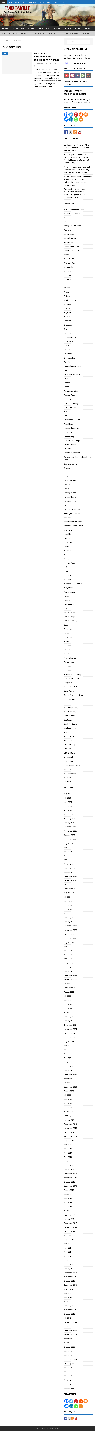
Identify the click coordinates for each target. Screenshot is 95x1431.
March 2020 (68, 1111)
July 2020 (67, 1095)
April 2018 (68, 1206)
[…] (54, 86)
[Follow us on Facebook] (66, 132)
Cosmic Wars (69, 345)
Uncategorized (70, 761)
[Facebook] (66, 114)
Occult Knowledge (71, 621)
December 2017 (70, 1223)
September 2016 (70, 1285)
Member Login (13, 2)
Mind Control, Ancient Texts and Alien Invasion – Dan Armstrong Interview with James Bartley (77, 170)
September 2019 (70, 1136)
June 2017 (68, 1248)
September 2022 (70, 988)
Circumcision (69, 333)
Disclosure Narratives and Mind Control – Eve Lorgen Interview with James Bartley (76, 148)
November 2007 (70, 1338)
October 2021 (69, 1033)
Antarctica (68, 279)
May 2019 (68, 1153)
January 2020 (69, 1120)
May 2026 (68, 806)
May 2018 (68, 1202)
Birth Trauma (69, 316)
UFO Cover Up (69, 744)
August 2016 (69, 1289)
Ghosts (67, 468)
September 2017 (70, 1235)
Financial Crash (70, 444)
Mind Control (69, 575)
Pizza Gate (68, 637)
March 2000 (68, 1380)
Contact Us (59, 2)
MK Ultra (67, 579)
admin (54, 63)
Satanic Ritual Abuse (72, 687)
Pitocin (66, 633)
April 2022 (68, 1008)
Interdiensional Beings (73, 521)
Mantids (67, 554)
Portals (67, 654)
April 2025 (68, 860)
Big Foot (67, 312)
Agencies (31, 29)
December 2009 (70, 1330)
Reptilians (68, 666)
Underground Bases (72, 765)
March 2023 (68, 963)
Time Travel (68, 740)
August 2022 (69, 992)
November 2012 (70, 1310)
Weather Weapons (71, 773)
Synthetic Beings (70, 724)
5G (65, 217)
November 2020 (70, 1078)
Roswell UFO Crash (71, 678)
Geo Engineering (70, 464)
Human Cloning (70, 497)
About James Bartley (10, 33)
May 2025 (68, 856)
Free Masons (69, 449)
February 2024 (69, 917)
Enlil (65, 416)
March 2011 (68, 1326)
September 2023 (70, 938)
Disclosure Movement (73, 374)
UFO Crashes (69, 749)
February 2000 (69, 1384)
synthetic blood (70, 728)
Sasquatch (68, 682)
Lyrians (67, 546)
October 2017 (69, 1231)
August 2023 (69, 942)
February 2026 (69, 818)
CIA (65, 329)
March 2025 (68, 864)
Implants (67, 517)
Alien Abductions (70, 238)
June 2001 (68, 1372)
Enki (65, 411)
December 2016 (70, 1272)
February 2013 (69, 1305)
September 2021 (70, 1037)
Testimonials (87, 33)
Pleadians (68, 645)
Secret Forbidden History (74, 695)
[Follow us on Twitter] (70, 132)
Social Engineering (71, 707)
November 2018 (70, 1177)
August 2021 (69, 1041)
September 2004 (70, 1359)
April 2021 (68, 1058)
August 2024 (69, 893)
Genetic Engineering (72, 453)
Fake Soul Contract (71, 428)
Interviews (25, 33)
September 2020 (70, 1087)
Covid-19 (67, 350)
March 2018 (68, 1210)
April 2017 (68, 1256)
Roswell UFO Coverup (72, 674)
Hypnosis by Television (73, 509)
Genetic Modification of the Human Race (78, 458)
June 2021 (68, 1049)
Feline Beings (69, 436)
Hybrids (67, 505)
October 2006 (69, 1347)
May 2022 (68, 1004)
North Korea (69, 604)
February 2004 (69, 1363)
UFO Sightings (69, 753)
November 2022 (70, 979)
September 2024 (70, 889)
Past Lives (68, 629)
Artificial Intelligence (72, 300)
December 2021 (70, 1025)
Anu (65, 283)
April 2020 (68, 1107)
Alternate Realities (71, 263)
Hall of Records (70, 480)
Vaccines (67, 769)
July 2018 (67, 1194)
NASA (66, 596)
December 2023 (70, 926)
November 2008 (70, 1334)
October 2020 (69, 1083)
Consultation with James (68, 33)
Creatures (57, 29)
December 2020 (70, 1074)
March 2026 (68, 814)
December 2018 (70, 1173)
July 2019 (67, 1144)
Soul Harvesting (70, 711)
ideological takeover (72, 513)
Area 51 (67, 288)
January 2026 (69, 823)
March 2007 (68, 1343)
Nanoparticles (69, 592)
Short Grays (68, 703)
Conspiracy (44, 29)
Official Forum (45, 2)
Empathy (67, 399)
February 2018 (69, 1215)
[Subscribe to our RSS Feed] (75, 132)
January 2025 (69, 872)
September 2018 (70, 1186)
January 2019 (69, 1169)
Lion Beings (68, 538)
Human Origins (70, 501)
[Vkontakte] (66, 119)
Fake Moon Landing (72, 420)
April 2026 (68, 810)
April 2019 (68, 1157)
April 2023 (68, 959)
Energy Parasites (70, 407)
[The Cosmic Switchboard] (47, 25)
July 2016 (67, 1293)
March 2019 (68, 1161)
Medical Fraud (69, 563)
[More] (81, 119)
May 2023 (68, 955)
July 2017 (67, 1243)
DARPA (67, 362)
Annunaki (67, 275)
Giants (66, 472)
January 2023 (69, 971)
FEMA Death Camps (72, 440)
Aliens (66, 255)
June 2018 (68, 1198)
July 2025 (67, 847)
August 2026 (69, 794)
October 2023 (69, 934)
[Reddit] (81, 114)
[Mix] (85, 114)
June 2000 (68, 1376)
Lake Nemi (68, 534)
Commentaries (38, 33)
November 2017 (70, 1227)
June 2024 (68, 901)
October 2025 (69, 835)
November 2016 (70, 1277)
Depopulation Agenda (72, 366)
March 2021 (68, 1062)
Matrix (87, 29)
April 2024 (68, 909)
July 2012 (67, 1318)
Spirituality (68, 720)
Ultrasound (68, 757)
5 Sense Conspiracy (72, 213)
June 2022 (68, 1000)
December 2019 (70, 1124)
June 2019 (68, 1149)
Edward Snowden (71, 391)
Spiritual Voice (69, 715)
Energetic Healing (71, 403)
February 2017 (69, 1264)
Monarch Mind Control (73, 583)
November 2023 (70, 930)
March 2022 (68, 1012)
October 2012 (69, 1314)
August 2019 (69, 1140)
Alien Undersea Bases (72, 250)
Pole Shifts (68, 649)
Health (68, 29)
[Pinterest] (76, 114)
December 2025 (70, 827)
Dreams (67, 387)
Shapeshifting (69, 699)
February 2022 (69, 1016)
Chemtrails (68, 321)
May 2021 (68, 1054)
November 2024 (70, 880)
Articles (5, 29)
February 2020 (69, 1116)
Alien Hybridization (71, 246)
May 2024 (68, 905)
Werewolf (68, 777)
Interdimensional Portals (73, 526)
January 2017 (69, 1268)
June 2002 (68, 1367)
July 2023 (67, 946)
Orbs (66, 625)
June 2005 (68, 1355)
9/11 (66, 222)
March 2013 (68, 1301)
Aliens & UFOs (18, 29)
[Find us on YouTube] (80, 132)
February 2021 (69, 1066)
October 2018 (69, 1182)
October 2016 (69, 1281)
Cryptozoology (70, 358)
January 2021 (69, 1070)
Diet (65, 370)
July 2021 (67, 1045)
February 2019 (69, 1165)
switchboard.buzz (75, 94)
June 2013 (68, 1297)
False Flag (68, 432)
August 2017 (69, 1239)
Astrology (68, 304)
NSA (65, 608)
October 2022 (69, 983)
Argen (66, 292)
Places (66, 641)
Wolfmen (67, 782)
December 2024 (70, 876)
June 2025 (68, 851)
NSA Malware (69, 612)
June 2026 (68, 802)
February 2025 (69, 868)
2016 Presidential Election (74, 209)
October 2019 (69, 1132)
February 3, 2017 (42, 63)
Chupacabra (68, 325)
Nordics (67, 600)
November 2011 (70, 1322)
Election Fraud (69, 395)
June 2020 (68, 1099)
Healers (67, 484)
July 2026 (67, 798)
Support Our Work (30, 2)
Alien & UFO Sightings (72, 234)
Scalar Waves (69, 691)
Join (3, 2)
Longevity (68, 542)
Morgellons (68, 587)
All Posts (51, 33)
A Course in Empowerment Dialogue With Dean (47, 56)
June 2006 (68, 1351)
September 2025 (70, 839)
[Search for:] (78, 42)
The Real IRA (69, 736)
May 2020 (68, 1103)
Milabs (78, 29)
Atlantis (67, 308)
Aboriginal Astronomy (72, 226)
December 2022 (70, 975)
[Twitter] (71, 114)
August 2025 (69, 843)
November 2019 (70, 1128)
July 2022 (67, 996)
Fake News (68, 424)
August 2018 (69, 1190)
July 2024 (67, 897)
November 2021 (70, 1029)
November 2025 (70, 831)
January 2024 (69, 922)
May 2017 (68, 1252)
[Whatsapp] (76, 119)
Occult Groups (69, 616)
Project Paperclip (71, 658)
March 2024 (68, 913)
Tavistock (68, 732)
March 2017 (68, 1260)
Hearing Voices (70, 493)
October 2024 (69, 884)
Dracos (67, 383)
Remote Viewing (70, 662)
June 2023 (68, 950)
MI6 (65, 567)
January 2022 (69, 1021)
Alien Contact (69, 242)
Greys (66, 476)
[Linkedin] (71, 119)
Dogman (67, 378)
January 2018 (69, 1219)
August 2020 (69, 1091)
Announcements (70, 271)
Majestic (67, 550)
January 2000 (69, 1388)
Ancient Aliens (69, 267)
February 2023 (69, 967)
